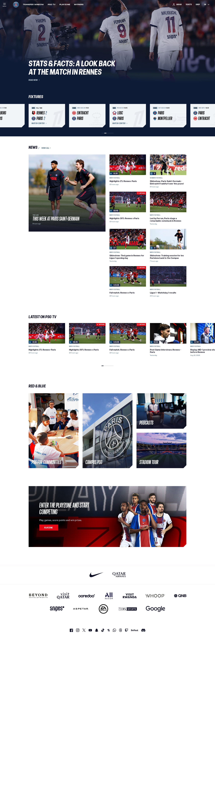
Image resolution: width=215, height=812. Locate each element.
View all (45, 148)
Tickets (189, 4)
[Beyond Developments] (38, 595)
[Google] (155, 609)
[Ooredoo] (86, 595)
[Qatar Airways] (119, 574)
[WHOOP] (155, 595)
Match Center (38, 123)
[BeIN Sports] (128, 609)
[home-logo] (16, 4)
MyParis (78, 4)
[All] (109, 595)
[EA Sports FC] (103, 609)
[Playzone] (48, 528)
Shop (198, 4)
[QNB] (180, 595)
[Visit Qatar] (63, 595)
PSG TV (51, 4)
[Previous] (32, 116)
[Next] (183, 116)
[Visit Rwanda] (130, 595)
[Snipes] (57, 609)
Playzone (64, 4)
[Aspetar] (80, 609)
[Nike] (96, 574)
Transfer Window (33, 4)
